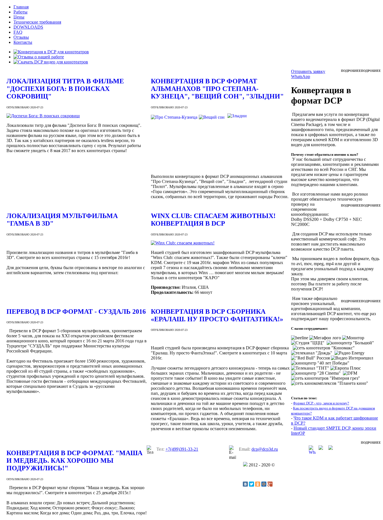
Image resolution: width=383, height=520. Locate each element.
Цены (18, 17)
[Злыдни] (237, 166)
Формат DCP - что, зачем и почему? (321, 403)
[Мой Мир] (263, 484)
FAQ (17, 32)
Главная (21, 6)
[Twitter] (251, 484)
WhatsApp (300, 76)
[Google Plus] (270, 484)
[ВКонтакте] (245, 484)
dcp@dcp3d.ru (265, 449)
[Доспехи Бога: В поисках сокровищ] (76, 115)
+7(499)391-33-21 (181, 449)
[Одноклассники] (257, 484)
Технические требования (37, 22)
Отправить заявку (308, 71)
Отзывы (21, 37)
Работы (20, 12)
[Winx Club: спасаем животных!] (221, 243)
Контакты (22, 42)
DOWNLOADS (28, 27)
